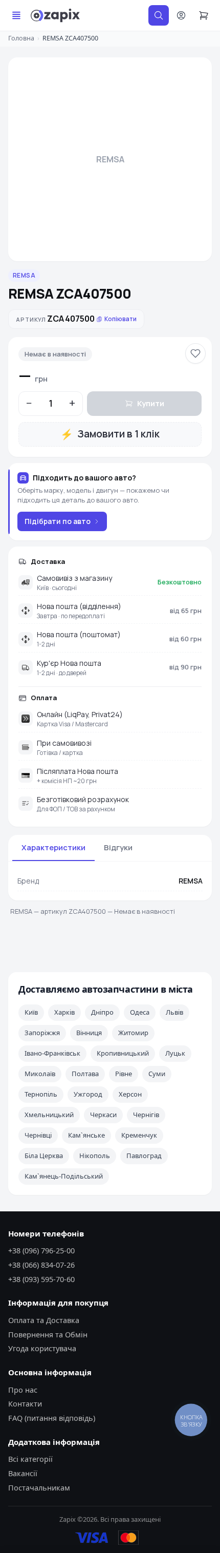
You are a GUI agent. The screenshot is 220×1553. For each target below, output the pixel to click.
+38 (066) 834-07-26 (41, 1265)
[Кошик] (203, 15)
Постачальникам (39, 1487)
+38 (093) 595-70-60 (41, 1279)
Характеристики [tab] (53, 847)
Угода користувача (42, 1348)
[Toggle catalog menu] (16, 15)
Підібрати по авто (58, 521)
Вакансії (22, 1473)
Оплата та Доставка (43, 1320)
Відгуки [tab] (118, 847)
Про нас (22, 1389)
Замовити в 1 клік (110, 434)
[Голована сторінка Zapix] (55, 15)
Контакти (25, 1403)
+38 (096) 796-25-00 (41, 1250)
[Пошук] (158, 15)
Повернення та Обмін (47, 1334)
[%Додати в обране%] (195, 353)
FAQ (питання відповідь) (51, 1418)
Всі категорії (30, 1459)
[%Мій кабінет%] (181, 15)
